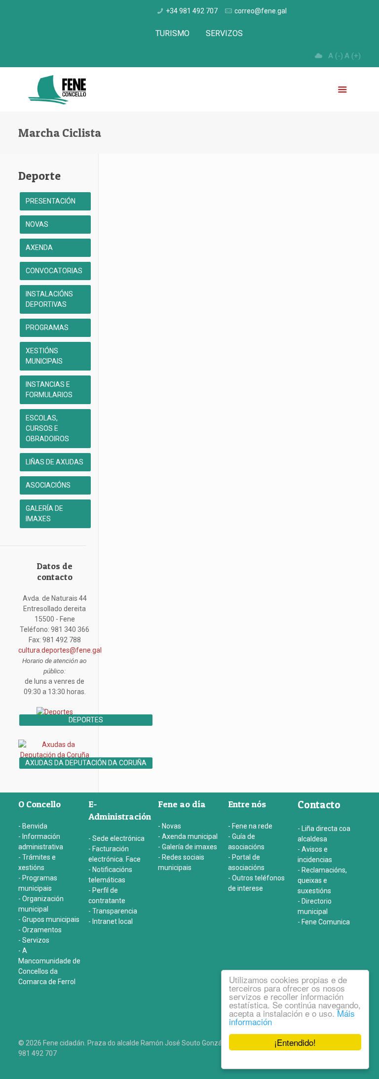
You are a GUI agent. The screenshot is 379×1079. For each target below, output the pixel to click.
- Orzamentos (40, 930)
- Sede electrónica (116, 838)
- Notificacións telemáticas (110, 875)
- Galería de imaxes (187, 847)
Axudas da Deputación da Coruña (86, 763)
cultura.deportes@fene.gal (60, 650)
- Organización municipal (41, 904)
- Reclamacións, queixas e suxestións (322, 880)
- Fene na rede (250, 826)
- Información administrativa (40, 841)
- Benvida (32, 826)
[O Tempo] (318, 55)
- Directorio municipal (315, 906)
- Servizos (33, 940)
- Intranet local (110, 921)
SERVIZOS (224, 33)
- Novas (169, 826)
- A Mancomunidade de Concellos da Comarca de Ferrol (49, 966)
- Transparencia (112, 911)
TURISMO (172, 33)
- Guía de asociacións (246, 841)
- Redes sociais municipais (181, 862)
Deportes (86, 720)
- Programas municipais (37, 883)
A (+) (352, 55)
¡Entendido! (295, 1042)
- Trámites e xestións (37, 862)
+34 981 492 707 (192, 11)
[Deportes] (55, 712)
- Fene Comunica (324, 922)
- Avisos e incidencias (315, 854)
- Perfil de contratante (106, 895)
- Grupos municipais (48, 919)
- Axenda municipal (188, 836)
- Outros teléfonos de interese (256, 883)
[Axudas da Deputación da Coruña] (54, 755)
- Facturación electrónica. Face (114, 854)
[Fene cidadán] (57, 89)
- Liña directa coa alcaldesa (324, 834)
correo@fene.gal (260, 11)
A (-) (335, 55)
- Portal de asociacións (246, 862)
